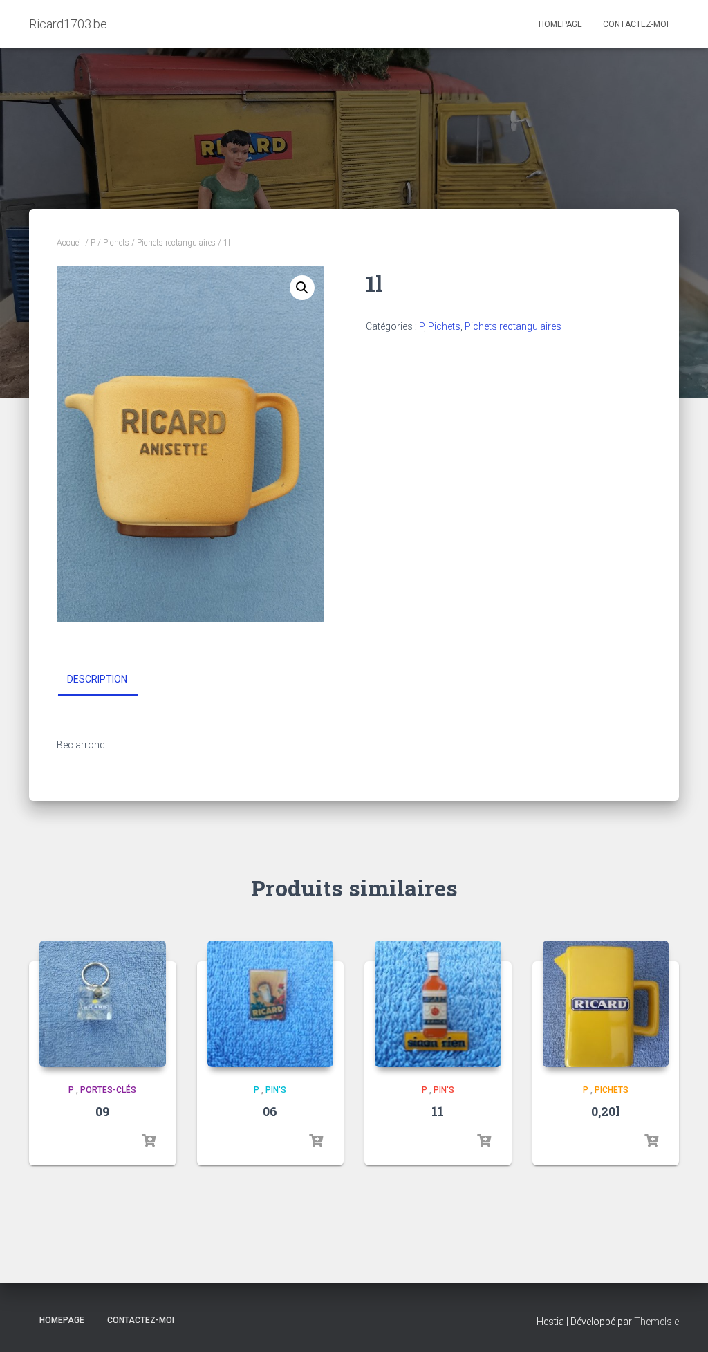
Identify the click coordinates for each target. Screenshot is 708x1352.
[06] (270, 1004)
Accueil (70, 243)
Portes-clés (108, 1090)
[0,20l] (606, 1004)
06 (270, 1111)
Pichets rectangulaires (176, 243)
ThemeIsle (656, 1321)
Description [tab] (97, 679)
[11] (438, 1004)
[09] (102, 1004)
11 (437, 1111)
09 (102, 1111)
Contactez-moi (636, 24)
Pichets (116, 243)
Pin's (276, 1090)
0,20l (605, 1111)
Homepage (560, 24)
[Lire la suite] (149, 1141)
